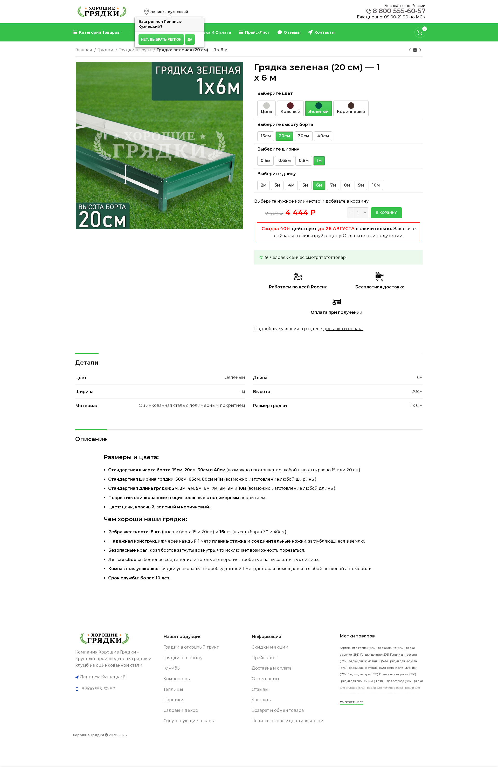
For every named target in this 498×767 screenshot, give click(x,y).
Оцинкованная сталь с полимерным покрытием (192, 405)
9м (361, 185)
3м (277, 185)
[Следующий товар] (420, 50)
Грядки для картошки (367, 668)
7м (333, 185)
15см (266, 135)
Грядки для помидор (384, 688)
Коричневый (351, 111)
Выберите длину (276, 173)
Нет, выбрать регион (161, 39)
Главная (84, 49)
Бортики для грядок (358, 648)
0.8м (304, 160)
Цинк (266, 111)
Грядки (105, 49)
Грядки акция (390, 648)
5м (305, 185)
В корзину (386, 212)
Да (190, 39)
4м (291, 185)
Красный (290, 111)
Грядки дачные (374, 654)
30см (303, 135)
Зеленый (318, 111)
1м (319, 160)
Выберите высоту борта (285, 124)
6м (319, 185)
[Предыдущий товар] (409, 50)
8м (347, 185)
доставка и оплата (343, 328)
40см (323, 135)
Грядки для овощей (357, 681)
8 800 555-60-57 (399, 11)
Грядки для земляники (368, 661)
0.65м (284, 160)
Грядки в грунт (135, 49)
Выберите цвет (275, 93)
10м (376, 185)
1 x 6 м (416, 405)
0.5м (265, 160)
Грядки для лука (363, 674)
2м (263, 185)
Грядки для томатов (375, 694)
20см (284, 135)
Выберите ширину (278, 149)
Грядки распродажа (392, 707)
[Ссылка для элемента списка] (116, 689)
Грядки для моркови (397, 674)
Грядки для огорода (394, 681)
